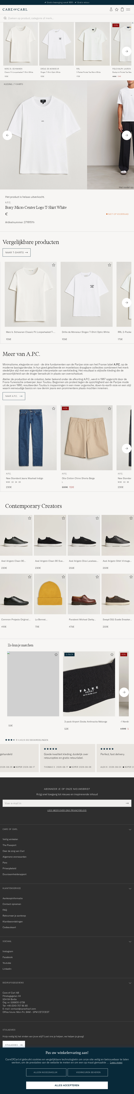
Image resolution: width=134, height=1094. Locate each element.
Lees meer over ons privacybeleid (67, 810)
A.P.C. (8, 202)
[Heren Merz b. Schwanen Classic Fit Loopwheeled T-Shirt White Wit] (20, 44)
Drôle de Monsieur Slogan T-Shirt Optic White (85, 332)
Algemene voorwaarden (14, 856)
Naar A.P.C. (11, 396)
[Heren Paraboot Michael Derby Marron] (84, 594)
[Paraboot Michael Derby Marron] (84, 616)
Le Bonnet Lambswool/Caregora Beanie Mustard (46, 619)
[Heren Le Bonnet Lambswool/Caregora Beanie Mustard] (50, 594)
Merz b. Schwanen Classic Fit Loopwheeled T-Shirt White (29, 332)
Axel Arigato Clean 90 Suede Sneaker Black (50, 561)
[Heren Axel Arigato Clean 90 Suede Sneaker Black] (50, 535)
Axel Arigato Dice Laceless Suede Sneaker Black (82, 561)
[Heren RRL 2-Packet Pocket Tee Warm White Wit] (92, 44)
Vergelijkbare (31, 242)
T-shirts (18, 84)
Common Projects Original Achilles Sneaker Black (15, 619)
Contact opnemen (12, 904)
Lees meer (116, 1062)
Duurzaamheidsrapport (14, 874)
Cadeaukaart (9, 927)
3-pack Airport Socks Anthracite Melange (85, 721)
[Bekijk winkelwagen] (122, 9)
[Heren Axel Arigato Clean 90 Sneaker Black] (16, 535)
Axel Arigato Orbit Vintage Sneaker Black (116, 561)
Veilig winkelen (10, 839)
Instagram (8, 951)
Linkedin (7, 968)
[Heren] (33, 683)
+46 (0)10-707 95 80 (17, 1005)
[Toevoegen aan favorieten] (53, 265)
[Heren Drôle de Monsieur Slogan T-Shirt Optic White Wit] (56, 44)
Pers (5, 862)
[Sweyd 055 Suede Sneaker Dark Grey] (117, 616)
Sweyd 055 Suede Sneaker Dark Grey (116, 619)
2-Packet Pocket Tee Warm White (88, 72)
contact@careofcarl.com (23, 1008)
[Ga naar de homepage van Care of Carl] (15, 9)
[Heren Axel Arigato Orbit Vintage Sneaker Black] (117, 535)
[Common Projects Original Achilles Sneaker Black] (16, 616)
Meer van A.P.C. (21, 353)
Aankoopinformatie (13, 898)
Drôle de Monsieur (50, 69)
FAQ (5, 909)
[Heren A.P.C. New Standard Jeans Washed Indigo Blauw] (31, 437)
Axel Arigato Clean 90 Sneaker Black (12, 561)
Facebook (8, 957)
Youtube (7, 962)
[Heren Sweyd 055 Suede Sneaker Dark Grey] (117, 594)
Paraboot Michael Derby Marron (81, 619)
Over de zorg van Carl (14, 851)
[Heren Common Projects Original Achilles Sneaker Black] (16, 594)
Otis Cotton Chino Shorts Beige (78, 478)
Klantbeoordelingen (13, 921)
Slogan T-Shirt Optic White (50, 72)
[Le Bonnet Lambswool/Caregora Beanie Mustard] (50, 616)
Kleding (8, 84)
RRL (78, 69)
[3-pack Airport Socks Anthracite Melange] (89, 718)
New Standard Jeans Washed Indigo (24, 478)
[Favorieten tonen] (116, 9)
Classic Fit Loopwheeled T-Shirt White (19, 72)
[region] (67, 758)
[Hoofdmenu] (128, 9)
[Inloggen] (111, 9)
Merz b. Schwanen (13, 69)
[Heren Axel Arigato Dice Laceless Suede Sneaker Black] (84, 535)
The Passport (9, 845)
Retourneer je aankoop (14, 915)
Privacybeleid (9, 868)
